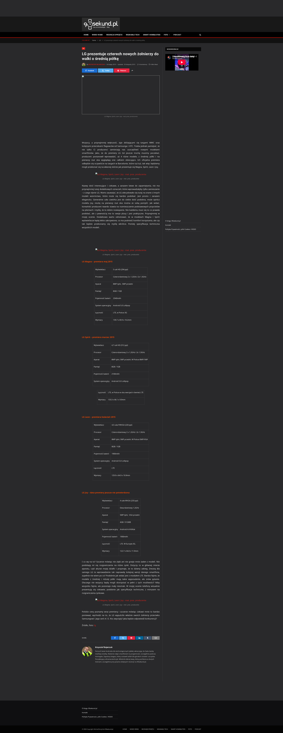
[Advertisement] (141, 8)
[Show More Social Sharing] (132, 70)
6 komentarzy (143, 64)
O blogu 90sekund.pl (173, 221)
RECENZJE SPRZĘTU (114, 35)
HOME (86, 35)
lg (95, 625)
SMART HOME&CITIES (151, 35)
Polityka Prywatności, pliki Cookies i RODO (180, 229)
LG (83, 48)
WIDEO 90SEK (97, 35)
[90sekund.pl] (101, 24)
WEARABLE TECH (133, 35)
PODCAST (177, 35)
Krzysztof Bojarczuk (96, 64)
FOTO (166, 35)
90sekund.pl (109, 729)
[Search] (200, 34)
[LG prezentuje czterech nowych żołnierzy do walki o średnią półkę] (121, 94)
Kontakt (168, 225)
